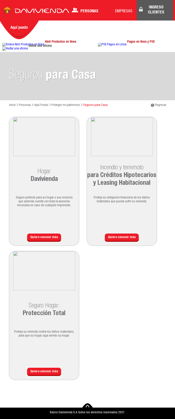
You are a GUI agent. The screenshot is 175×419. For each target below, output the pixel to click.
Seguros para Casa (95, 105)
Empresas (123, 11)
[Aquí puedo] (19, 29)
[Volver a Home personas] (36, 11)
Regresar (160, 105)
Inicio (12, 105)
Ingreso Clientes (156, 10)
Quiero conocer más (44, 237)
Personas (89, 11)
